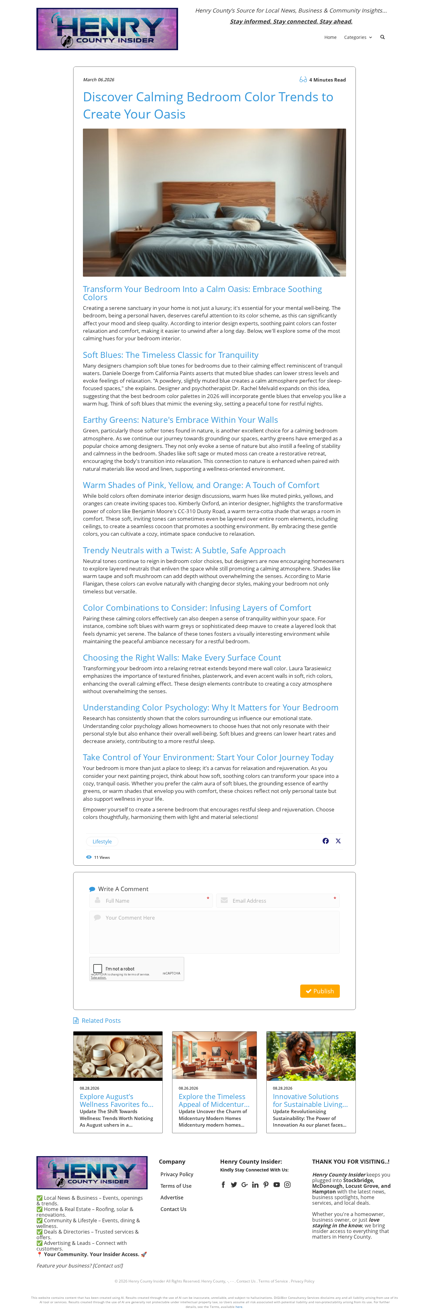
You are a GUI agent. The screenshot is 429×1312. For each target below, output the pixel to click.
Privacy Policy (302, 1281)
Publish (323, 991)
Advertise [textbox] (171, 1197)
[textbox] (291, 16)
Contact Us (246, 1281)
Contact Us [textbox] (173, 1209)
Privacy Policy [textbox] (176, 1174)
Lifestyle (102, 841)
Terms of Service (273, 1281)
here (239, 1306)
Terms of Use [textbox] (176, 1185)
